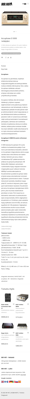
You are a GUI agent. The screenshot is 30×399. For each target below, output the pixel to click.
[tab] (15, 66)
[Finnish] (5, 381)
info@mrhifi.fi (14, 392)
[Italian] (14, 381)
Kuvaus (3, 66)
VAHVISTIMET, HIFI (19, 276)
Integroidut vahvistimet (7, 276)
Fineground (4, 395)
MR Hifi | (8, 392)
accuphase (4, 279)
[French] (8, 381)
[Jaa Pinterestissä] (11, 57)
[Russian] (16, 381)
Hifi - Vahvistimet (12, 279)
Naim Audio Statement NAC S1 (6, 306)
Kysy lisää (4, 69)
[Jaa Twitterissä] (8, 57)
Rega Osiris (4, 333)
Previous (1, 18)
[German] (11, 381)
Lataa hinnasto (6, 229)
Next (28, 18)
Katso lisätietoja (4, 317)
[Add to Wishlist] (2, 57)
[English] (2, 381)
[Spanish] (19, 381)
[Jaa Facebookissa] (5, 57)
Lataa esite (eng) (6, 226)
